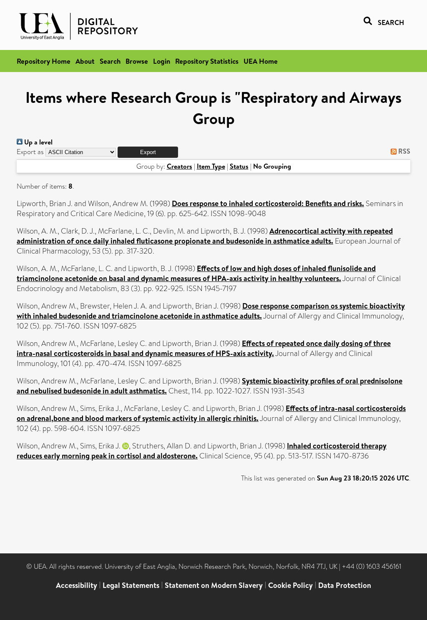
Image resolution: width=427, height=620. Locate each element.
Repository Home (43, 61)
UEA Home (261, 61)
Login (161, 61)
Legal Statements (131, 585)
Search (110, 61)
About (85, 61)
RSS (403, 151)
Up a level (38, 142)
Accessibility (76, 585)
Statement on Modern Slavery (214, 585)
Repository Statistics (207, 61)
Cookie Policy (290, 585)
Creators (179, 166)
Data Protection (344, 585)
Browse (137, 61)
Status (239, 166)
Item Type (211, 166)
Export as (30, 152)
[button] (148, 152)
